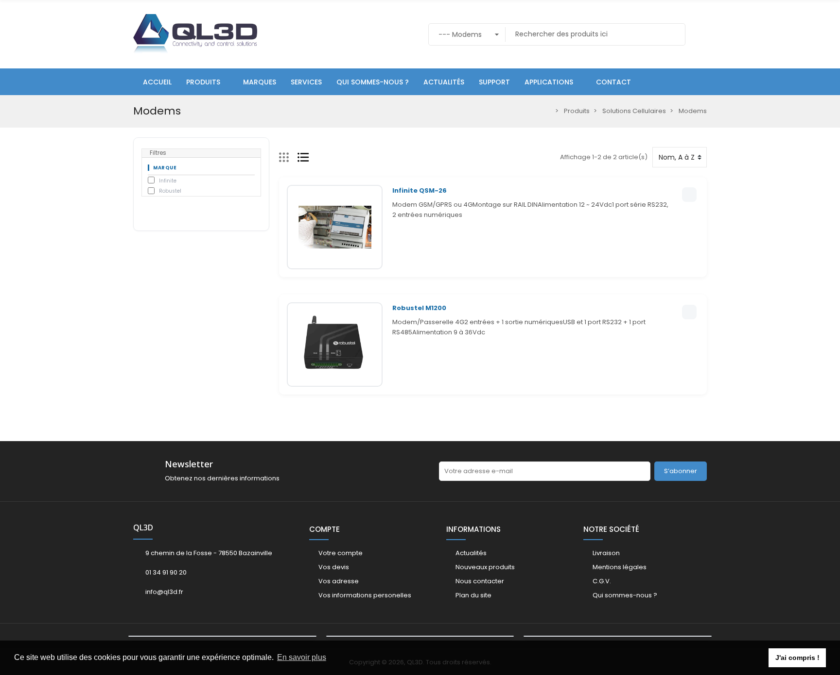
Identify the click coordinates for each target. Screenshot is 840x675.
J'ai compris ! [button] (797, 657)
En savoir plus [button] (301, 657)
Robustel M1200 (419, 308)
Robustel (170, 191)
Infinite (167, 181)
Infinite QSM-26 (419, 190)
